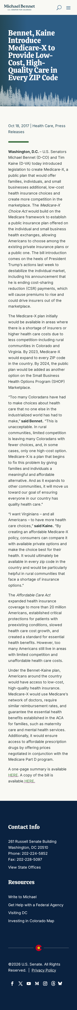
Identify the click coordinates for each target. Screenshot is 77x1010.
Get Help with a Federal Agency (35, 905)
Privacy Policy (44, 970)
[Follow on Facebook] (12, 983)
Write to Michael (22, 897)
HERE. (29, 781)
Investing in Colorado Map (31, 921)
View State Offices (24, 867)
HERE (13, 775)
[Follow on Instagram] (45, 983)
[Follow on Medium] (37, 983)
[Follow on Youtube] (29, 983)
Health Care (42, 126)
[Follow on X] (20, 983)
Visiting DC (17, 913)
